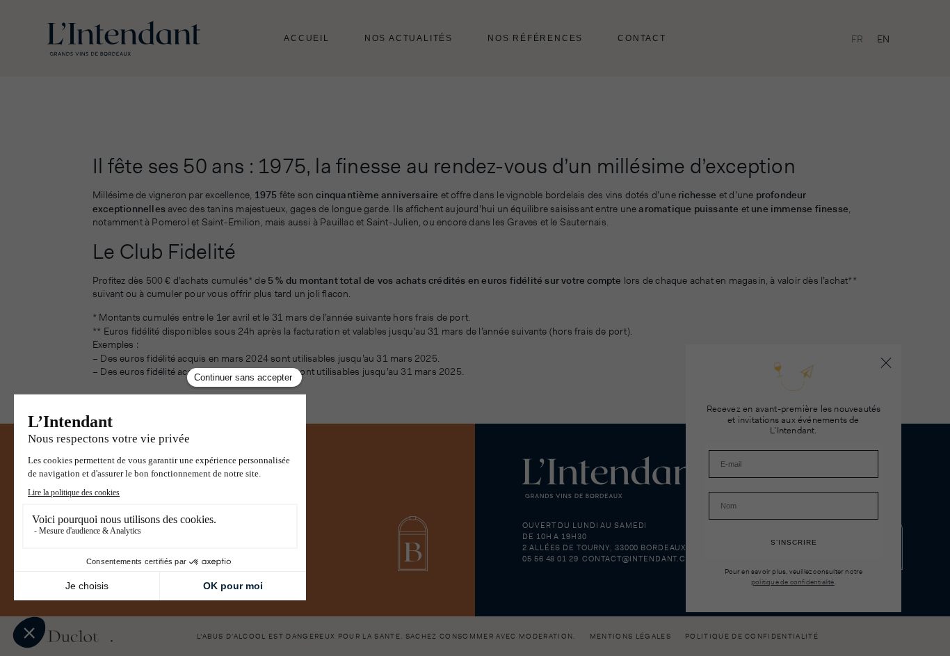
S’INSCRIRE (794, 542)
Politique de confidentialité (752, 636)
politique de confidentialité (793, 581)
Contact (642, 38)
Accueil (307, 38)
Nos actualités (408, 38)
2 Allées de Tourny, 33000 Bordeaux (604, 547)
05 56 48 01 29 (550, 558)
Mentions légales (630, 636)
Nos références (535, 38)
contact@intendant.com (640, 558)
